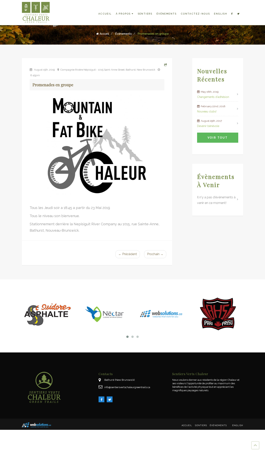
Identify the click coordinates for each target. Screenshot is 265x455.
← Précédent (127, 254)
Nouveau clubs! (207, 111)
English (220, 13)
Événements (167, 13)
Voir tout (218, 137)
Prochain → (155, 254)
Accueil (105, 13)
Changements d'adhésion (213, 96)
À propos (124, 13)
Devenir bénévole (208, 126)
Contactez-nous (195, 13)
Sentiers (145, 13)
